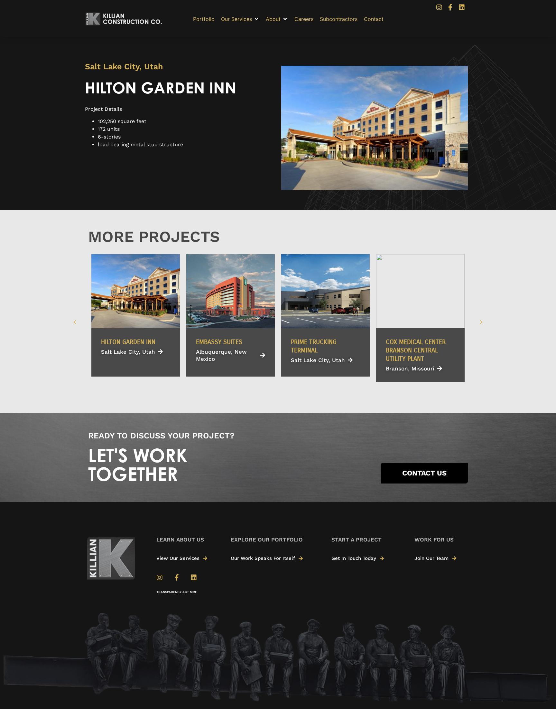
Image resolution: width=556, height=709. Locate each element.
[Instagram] (439, 7)
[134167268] (374, 128)
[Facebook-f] (450, 7)
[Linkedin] (462, 7)
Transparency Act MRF (176, 592)
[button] (240, 19)
